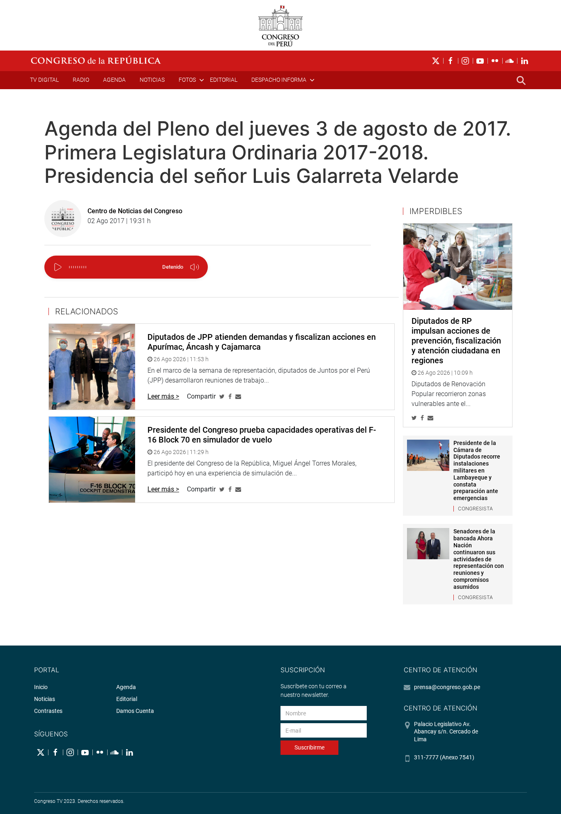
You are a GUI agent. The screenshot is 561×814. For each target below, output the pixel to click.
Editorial (223, 79)
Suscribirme (309, 747)
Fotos (187, 79)
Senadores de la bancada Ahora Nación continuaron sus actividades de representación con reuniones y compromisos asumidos (478, 559)
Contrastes (48, 711)
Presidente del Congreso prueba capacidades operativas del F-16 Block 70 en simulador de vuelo (261, 435)
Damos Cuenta (135, 711)
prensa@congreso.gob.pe (447, 687)
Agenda (114, 79)
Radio (81, 79)
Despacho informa (278, 79)
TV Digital (44, 79)
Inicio (41, 687)
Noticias (152, 79)
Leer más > (163, 396)
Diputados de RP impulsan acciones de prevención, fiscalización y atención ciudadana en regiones (456, 340)
